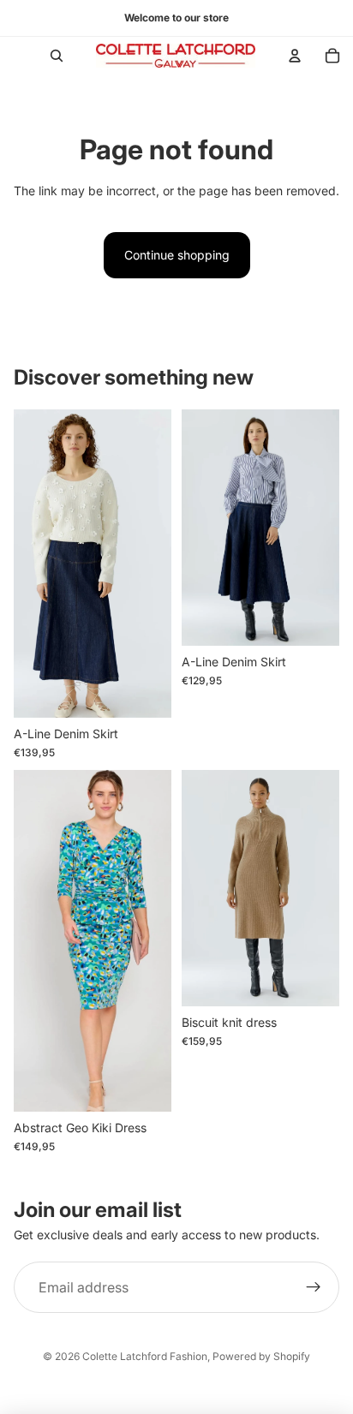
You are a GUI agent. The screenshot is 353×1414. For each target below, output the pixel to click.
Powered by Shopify (261, 1356)
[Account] (295, 56)
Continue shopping (177, 255)
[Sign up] (314, 1287)
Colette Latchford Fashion (144, 1356)
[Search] (56, 56)
